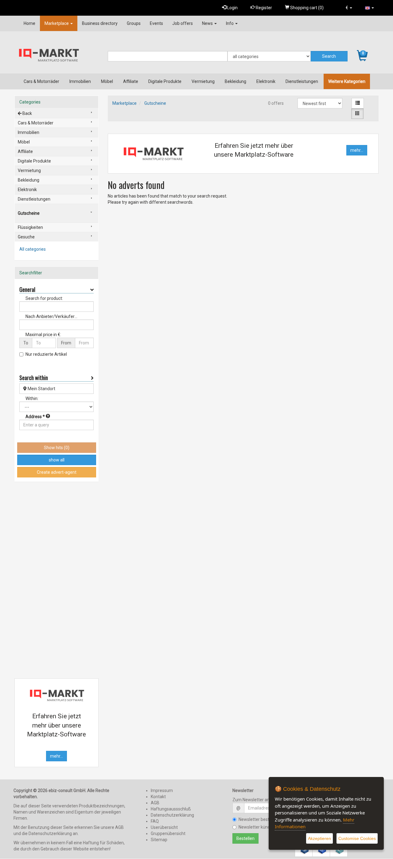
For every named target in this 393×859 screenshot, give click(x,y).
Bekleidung (235, 81)
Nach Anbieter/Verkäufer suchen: (50, 317)
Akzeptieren (319, 838)
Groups (134, 23)
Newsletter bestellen (258, 819)
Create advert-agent (56, 472)
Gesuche (26, 236)
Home (29, 23)
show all (56, 459)
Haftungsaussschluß (171, 808)
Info (230, 23)
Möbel (107, 81)
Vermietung (203, 81)
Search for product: (44, 298)
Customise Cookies (357, 838)
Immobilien (80, 81)
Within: (31, 398)
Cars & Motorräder (41, 81)
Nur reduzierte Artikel (46, 354)
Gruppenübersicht (168, 833)
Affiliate (130, 81)
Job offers (182, 23)
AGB (155, 802)
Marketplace (57, 23)
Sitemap (159, 839)
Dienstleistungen (302, 81)
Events (156, 23)
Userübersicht (164, 827)
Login (232, 7)
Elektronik (265, 81)
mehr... (356, 150)
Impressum (162, 790)
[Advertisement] (56, 580)
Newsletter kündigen (258, 827)
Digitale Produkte (164, 81)
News (208, 23)
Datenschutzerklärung (172, 815)
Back (26, 113)
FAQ (155, 821)
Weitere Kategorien (346, 81)
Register (263, 7)
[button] (349, 7)
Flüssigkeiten (30, 227)
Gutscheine (155, 103)
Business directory (100, 23)
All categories (32, 249)
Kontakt (158, 796)
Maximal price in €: (43, 334)
